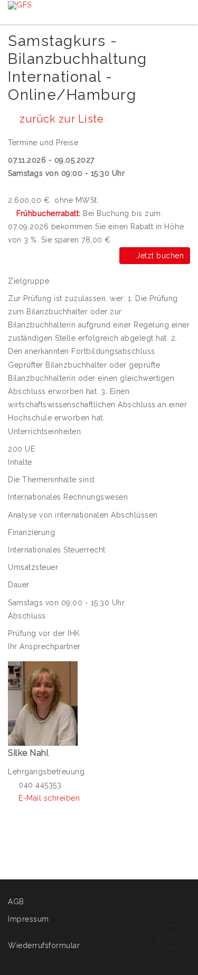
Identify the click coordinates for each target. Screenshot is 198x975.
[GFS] (20, 5)
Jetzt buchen (157, 255)
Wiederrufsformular (44, 945)
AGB (16, 901)
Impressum (28, 919)
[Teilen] (184, 113)
